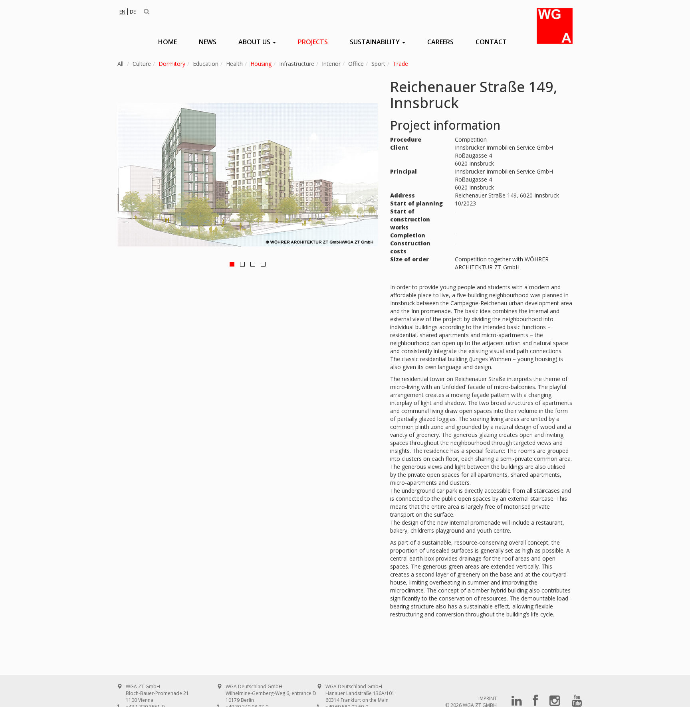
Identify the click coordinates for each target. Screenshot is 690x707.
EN (122, 11)
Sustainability (375, 42)
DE (133, 11)
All (120, 63)
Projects (313, 42)
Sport (378, 63)
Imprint (487, 698)
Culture (142, 63)
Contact (491, 42)
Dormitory (172, 63)
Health (234, 63)
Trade (400, 63)
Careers (440, 42)
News (207, 42)
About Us (255, 42)
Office (356, 63)
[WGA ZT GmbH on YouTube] (577, 703)
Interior (331, 63)
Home (167, 42)
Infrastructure (296, 63)
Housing (261, 63)
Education (205, 63)
